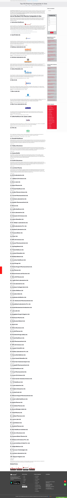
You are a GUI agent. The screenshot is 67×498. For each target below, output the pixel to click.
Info (29, 5)
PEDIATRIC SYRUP (51, 120)
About (24, 477)
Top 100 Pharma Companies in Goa (37, 5)
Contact (24, 480)
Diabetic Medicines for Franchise (51, 94)
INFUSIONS (50, 114)
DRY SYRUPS (51, 107)
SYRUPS (50, 126)
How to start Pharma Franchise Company (52, 45)
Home (26, 5)
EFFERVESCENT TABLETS (51, 109)
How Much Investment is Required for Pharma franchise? (51, 59)
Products (24, 479)
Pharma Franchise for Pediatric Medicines (52, 68)
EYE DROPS (50, 111)
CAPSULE (50, 106)
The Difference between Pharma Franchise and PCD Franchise (52, 41)
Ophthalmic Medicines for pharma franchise (51, 84)
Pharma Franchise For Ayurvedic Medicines (51, 87)
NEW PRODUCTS (51, 117)
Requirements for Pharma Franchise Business (51, 48)
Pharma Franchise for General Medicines (52, 80)
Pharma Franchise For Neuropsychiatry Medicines (51, 90)
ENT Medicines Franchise (51, 74)
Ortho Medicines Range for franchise (51, 71)
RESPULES (50, 123)
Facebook (49, 10)
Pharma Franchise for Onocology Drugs (51, 97)
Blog (24, 482)
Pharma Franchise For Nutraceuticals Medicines (51, 77)
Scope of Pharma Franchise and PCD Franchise (51, 51)
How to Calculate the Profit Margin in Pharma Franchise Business (52, 55)
